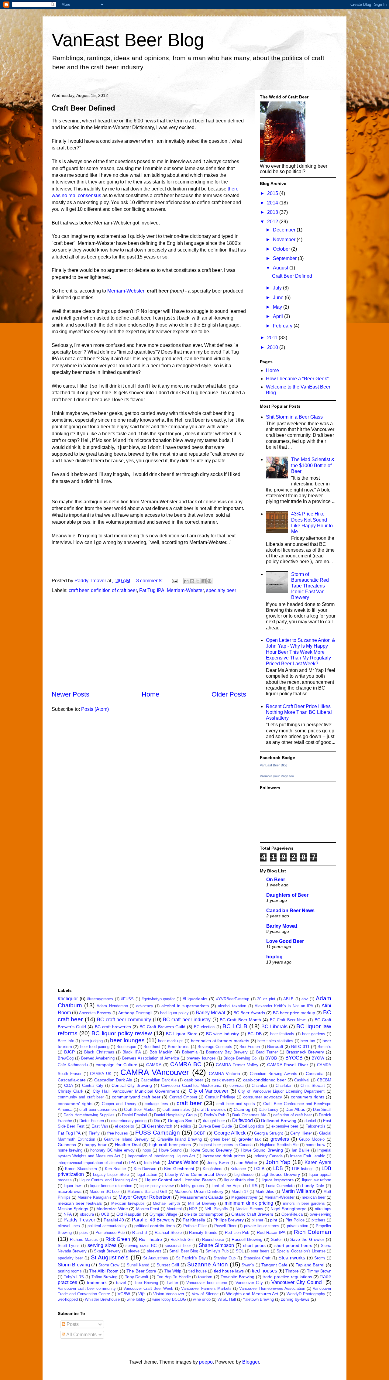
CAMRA (153, 1064)
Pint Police (295, 1220)
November (285, 239)
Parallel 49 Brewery (153, 1219)
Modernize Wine (112, 1208)
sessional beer (178, 1245)
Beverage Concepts (215, 1046)
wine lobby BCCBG (169, 1299)
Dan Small (322, 1109)
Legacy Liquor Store (111, 1174)
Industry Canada (268, 1156)
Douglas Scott (181, 1120)
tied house (197, 1271)
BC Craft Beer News (288, 1020)
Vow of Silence (205, 1294)
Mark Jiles (265, 1191)
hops (147, 1150)
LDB (278, 1168)
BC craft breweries (113, 1026)
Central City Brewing (132, 1085)
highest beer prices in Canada (226, 1144)
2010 (273, 347)
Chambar (259, 1085)
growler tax (250, 1139)
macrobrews (69, 1191)
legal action (147, 1174)
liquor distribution (239, 1180)
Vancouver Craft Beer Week (148, 1288)
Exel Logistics (251, 1126)
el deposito (124, 1126)
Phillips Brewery (228, 1219)
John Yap (278, 1162)
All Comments (81, 1334)
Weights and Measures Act (252, 1293)
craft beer (78, 590)
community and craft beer (81, 1097)
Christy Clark (70, 1091)
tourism (205, 1276)
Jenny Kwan (218, 1162)
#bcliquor (68, 998)
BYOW (318, 1058)
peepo (206, 1362)
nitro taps (323, 1209)
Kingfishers (212, 1168)
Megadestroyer (244, 1197)
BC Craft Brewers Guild (162, 1026)
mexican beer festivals (80, 1203)
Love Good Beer (285, 941)
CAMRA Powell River (287, 1064)
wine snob (202, 1299)
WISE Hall (227, 1299)
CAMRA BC (185, 1064)
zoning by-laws (295, 1299)
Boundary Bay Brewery (227, 1052)
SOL (240, 1251)
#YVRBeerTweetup (232, 999)
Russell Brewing (247, 1239)
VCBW (124, 1293)
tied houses (264, 1270)
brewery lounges (201, 1058)
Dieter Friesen (91, 1120)
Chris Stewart (313, 1085)
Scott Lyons (69, 1245)
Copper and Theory (119, 1103)
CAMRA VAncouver (154, 1072)
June (279, 297)
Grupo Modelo (312, 1139)
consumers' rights (75, 1103)
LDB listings (303, 1168)
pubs (83, 1232)
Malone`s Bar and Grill (147, 1191)
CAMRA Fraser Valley (237, 1064)
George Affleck (230, 1132)
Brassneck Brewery (305, 1052)
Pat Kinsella (194, 1219)
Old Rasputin (128, 1214)
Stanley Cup (225, 1258)
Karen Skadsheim (81, 1168)
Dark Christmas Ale (249, 1115)
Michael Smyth (166, 1203)
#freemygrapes (100, 999)
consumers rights (307, 1096)
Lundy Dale (313, 1185)
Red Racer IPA (271, 1232)
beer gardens (313, 1034)
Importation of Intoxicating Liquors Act (161, 1156)
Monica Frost (147, 1209)
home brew (315, 1144)
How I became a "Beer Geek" (297, 378)
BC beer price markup (294, 1012)
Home (150, 694)
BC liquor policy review (121, 1033)
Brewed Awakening (98, 1058)
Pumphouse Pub (110, 1232)
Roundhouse (213, 1239)
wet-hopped (68, 1299)
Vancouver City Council (297, 1282)
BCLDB (255, 1033)
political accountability (107, 1226)
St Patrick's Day (190, 1258)
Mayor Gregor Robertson (145, 1197)
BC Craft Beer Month (240, 1019)
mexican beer (313, 1197)
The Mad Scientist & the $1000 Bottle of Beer (313, 465)
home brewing (70, 1150)
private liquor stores (261, 1226)
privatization (297, 1226)
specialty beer (221, 590)
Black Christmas (99, 1052)
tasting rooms (70, 1271)
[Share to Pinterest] (209, 581)
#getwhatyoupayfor (158, 999)
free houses (117, 1133)
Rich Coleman (312, 1232)
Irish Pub (152, 1162)
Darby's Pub (214, 1115)
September (285, 258)
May (278, 307)
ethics (186, 1126)
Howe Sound (170, 1150)
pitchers (318, 1220)
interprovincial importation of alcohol (90, 1162)
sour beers (260, 1251)
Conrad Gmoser (183, 1097)
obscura (87, 1214)
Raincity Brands (203, 1232)
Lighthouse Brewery (280, 1174)
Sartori (277, 1239)
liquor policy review (156, 1185)
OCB (105, 1214)
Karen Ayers (318, 1162)
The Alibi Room (104, 1271)
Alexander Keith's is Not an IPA (284, 1006)
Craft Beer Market (139, 1109)
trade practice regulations (287, 1276)
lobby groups (192, 1185)
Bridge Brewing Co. (240, 1058)
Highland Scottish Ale (279, 1144)
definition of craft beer (114, 590)
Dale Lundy (268, 1109)
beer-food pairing (94, 1046)
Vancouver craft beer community (87, 1288)
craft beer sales (176, 1109)
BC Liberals (274, 1026)
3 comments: (150, 580)
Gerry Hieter (301, 1133)
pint (273, 1219)
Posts (72, 1324)
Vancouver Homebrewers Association (272, 1288)
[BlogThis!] (192, 581)
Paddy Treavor (79, 1219)
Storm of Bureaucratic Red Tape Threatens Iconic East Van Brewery (310, 586)
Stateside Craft (257, 1258)
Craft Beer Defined (83, 108)
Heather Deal (128, 1144)
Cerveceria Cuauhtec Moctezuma (191, 1085)
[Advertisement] (148, 642)
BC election (204, 1027)
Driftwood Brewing (278, 1120)
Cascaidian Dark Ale (159, 1080)
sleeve (133, 1251)
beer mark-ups (171, 1041)
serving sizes (102, 1245)
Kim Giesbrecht (179, 1168)
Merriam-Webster (125, 290)
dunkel (310, 1120)
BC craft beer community (124, 1019)
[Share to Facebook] (204, 581)
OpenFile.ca (292, 1214)
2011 (273, 337)
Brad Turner (266, 1052)
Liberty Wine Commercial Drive (195, 1174)
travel (121, 1282)
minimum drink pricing (249, 1203)
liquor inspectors (278, 1179)
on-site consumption (203, 1214)
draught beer (214, 1120)
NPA (68, 1214)
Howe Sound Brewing (262, 1150)
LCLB (259, 1168)
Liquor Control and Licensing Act (108, 1180)
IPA (132, 1162)
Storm (319, 1258)
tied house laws (229, 1271)
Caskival (301, 1080)
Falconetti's (315, 1126)
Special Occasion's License (301, 1251)
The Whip (172, 1271)
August (281, 267)
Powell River (225, 1226)
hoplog (274, 956)
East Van (99, 1126)
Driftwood (242, 1120)
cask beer (193, 1079)
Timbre (292, 1271)
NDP (193, 1209)
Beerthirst (151, 1046)
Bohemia (190, 1052)
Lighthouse (243, 1174)
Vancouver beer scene (206, 1282)
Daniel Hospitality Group (175, 1115)
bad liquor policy (174, 1013)
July (278, 287)
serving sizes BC (141, 1245)
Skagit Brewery (107, 1251)
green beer (220, 1139)
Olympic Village (163, 1214)
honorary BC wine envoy (112, 1150)
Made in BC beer (105, 1191)
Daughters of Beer (287, 895)
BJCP (69, 1052)
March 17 (240, 1191)
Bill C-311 (300, 1046)
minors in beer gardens (304, 1203)
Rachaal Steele (168, 1232)
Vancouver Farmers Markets (206, 1288)
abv (304, 999)
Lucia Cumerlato (280, 1185)
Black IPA (131, 1052)
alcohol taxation (232, 1006)
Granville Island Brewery (126, 1139)
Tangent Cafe (274, 1264)
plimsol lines (69, 1226)
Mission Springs (73, 1208)
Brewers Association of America (150, 1058)
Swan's (248, 1265)
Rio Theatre (150, 1239)
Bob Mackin (161, 1052)
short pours (254, 1245)
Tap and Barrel (310, 1264)
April (278, 316)
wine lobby (136, 1299)
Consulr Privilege (220, 1097)
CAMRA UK (101, 1073)
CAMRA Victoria (224, 1073)
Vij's (142, 1294)
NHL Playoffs (216, 1209)
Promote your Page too (277, 776)
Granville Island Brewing (179, 1139)
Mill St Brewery (202, 1203)
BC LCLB (234, 1026)
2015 (273, 193)
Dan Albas (295, 1109)
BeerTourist (179, 1046)
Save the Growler (307, 1239)
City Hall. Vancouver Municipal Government (136, 1091)
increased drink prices (224, 1155)
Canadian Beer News (290, 910)
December (285, 229)
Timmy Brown (319, 1271)
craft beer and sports (235, 1103)
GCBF (199, 1133)
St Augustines (155, 1258)
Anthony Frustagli (135, 1012)
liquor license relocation (111, 1185)
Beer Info (66, 1041)
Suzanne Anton (207, 1264)
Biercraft (275, 1046)
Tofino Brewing (104, 1277)
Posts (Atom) (95, 709)
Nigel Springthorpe (288, 1208)
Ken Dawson (145, 1168)
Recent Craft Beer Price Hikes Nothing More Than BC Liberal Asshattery (299, 712)
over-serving (320, 1214)
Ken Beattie (115, 1168)
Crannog (242, 1109)
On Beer (275, 879)
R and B (139, 1232)
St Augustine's (110, 1257)
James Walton (183, 1162)
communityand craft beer (136, 1096)
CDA (68, 1085)
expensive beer (284, 1126)
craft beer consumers (98, 1109)
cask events (223, 1079)
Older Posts (229, 694)
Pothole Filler (195, 1226)
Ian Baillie (300, 1150)
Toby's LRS (74, 1277)
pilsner (257, 1220)
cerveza (236, 1085)
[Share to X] (198, 581)
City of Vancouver (208, 1091)
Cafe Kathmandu (73, 1065)
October (282, 249)
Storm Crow (108, 1265)
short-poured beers (293, 1245)
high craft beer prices (170, 1144)
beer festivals (282, 1034)
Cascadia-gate (72, 1079)
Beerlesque (126, 1046)
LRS (253, 1185)
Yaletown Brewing (258, 1299)
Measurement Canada (201, 1197)
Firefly (94, 1133)
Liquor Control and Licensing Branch (180, 1179)
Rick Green (117, 1239)
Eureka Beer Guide (215, 1126)
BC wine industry (222, 1033)
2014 (273, 202)
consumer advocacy (262, 1096)
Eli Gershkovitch (156, 1126)
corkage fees (156, 1103)
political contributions (154, 1225)
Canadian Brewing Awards (273, 1073)
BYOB (271, 1058)
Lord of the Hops (227, 1185)
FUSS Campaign (157, 1132)
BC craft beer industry (187, 1019)
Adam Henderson (112, 1006)
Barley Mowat (281, 926)
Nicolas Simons (249, 1209)
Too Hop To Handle (174, 1277)
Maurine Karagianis (94, 1197)
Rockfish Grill (182, 1239)
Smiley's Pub (217, 1251)
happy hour (95, 1144)
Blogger (250, 1362)
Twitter (172, 1282)
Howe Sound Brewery (210, 1150)
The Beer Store (141, 1271)
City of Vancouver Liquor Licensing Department (281, 1091)
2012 (273, 221)
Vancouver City (249, 1282)
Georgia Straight (268, 1133)
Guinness (67, 1144)
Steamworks (291, 1257)
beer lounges (127, 1040)
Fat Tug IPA (151, 590)
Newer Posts (70, 694)
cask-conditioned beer (264, 1079)
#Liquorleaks (195, 998)
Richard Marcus (84, 1239)
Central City (92, 1085)
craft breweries (211, 1109)
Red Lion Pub (237, 1232)
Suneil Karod (138, 1265)
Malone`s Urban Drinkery (198, 1191)
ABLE (288, 999)
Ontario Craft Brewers (252, 1214)
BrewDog (66, 1058)
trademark (97, 1282)
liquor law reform (317, 1180)
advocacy (144, 1006)
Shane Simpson (216, 1245)
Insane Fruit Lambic (307, 1156)
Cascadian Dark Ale (113, 1079)
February (283, 325)
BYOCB (294, 1057)
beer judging (92, 1041)
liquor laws (73, 1185)
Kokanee (238, 1168)
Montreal (174, 1209)
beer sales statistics (275, 1041)
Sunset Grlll (168, 1264)
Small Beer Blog (183, 1251)
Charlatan (284, 1085)
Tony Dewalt (137, 1276)
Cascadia (315, 1073)
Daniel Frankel (134, 1115)
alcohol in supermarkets (184, 1005)
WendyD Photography (306, 1294)
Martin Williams (298, 1191)
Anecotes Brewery (95, 1013)
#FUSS (127, 999)
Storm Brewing (74, 1264)
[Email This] (186, 581)
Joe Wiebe (246, 1162)
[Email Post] (174, 580)
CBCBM (324, 1080)
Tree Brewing (146, 1282)
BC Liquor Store (181, 1033)
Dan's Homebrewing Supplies (89, 1115)
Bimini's (324, 1046)
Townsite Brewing (237, 1276)
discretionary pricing (128, 1120)
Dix (157, 1120)
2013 (273, 212)
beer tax (308, 1041)
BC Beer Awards (249, 1012)
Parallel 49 (114, 1219)
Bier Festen (249, 1046)
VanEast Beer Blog (128, 40)
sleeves (154, 1250)
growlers (279, 1139)
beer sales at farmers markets (220, 1040)
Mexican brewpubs (128, 1203)
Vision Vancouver (168, 1294)
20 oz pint (266, 999)
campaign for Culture (116, 1064)
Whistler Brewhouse (102, 1299)
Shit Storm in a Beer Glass (294, 416)
